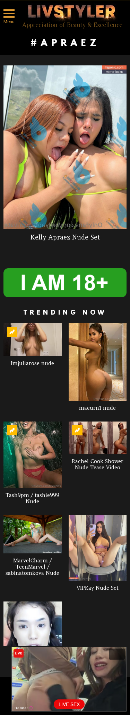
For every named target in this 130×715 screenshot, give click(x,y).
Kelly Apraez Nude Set (65, 237)
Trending (12, 332)
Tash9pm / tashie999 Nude (32, 498)
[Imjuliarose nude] (32, 339)
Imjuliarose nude (32, 363)
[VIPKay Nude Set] (98, 548)
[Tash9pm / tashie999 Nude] (32, 455)
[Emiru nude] (32, 623)
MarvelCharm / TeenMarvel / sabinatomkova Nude (32, 566)
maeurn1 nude (97, 408)
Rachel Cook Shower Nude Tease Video (97, 464)
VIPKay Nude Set (98, 588)
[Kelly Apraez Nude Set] (65, 147)
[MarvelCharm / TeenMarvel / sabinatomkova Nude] (32, 534)
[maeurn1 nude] (98, 361)
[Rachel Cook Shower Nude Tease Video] (98, 438)
